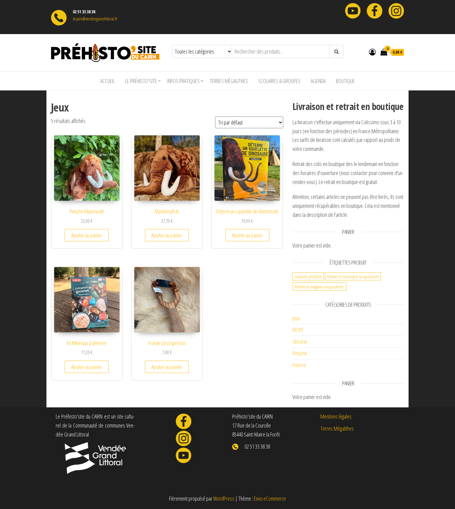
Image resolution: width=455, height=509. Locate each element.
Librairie (299, 341)
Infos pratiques (183, 81)
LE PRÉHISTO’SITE (141, 81)
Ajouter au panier (86, 235)
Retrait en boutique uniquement (353, 276)
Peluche (299, 353)
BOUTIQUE (345, 81)
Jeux (296, 318)
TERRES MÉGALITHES (229, 81)
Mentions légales (336, 416)
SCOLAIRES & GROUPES (279, 81)
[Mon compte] (372, 51)
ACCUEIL (107, 81)
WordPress (223, 498)
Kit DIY (297, 329)
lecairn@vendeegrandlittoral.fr (95, 19)
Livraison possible (308, 276)
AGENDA (318, 81)
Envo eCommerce (270, 498)
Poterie (299, 365)
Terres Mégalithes (337, 428)
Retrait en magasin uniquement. (319, 286)
